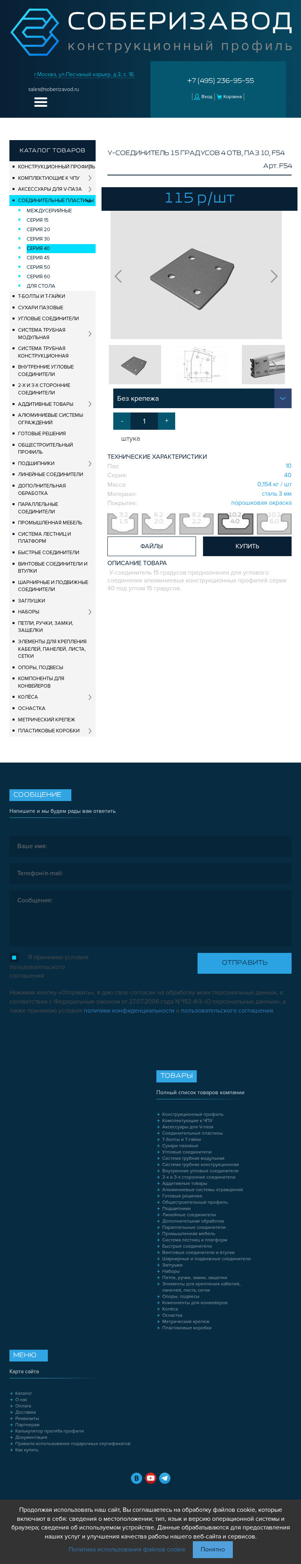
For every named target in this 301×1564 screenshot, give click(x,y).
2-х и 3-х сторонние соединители (44, 389)
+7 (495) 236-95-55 (220, 81)
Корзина (232, 97)
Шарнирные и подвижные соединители (53, 586)
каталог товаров (52, 150)
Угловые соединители (48, 319)
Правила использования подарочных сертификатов (73, 1444)
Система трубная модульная (41, 334)
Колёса (28, 697)
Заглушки (31, 601)
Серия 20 (38, 229)
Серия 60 (38, 277)
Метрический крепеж (46, 720)
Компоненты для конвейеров (41, 682)
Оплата (23, 1406)
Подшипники (36, 463)
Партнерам (27, 1425)
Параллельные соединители (38, 508)
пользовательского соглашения (227, 1011)
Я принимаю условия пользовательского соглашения (49, 966)
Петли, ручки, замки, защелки (45, 627)
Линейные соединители (50, 474)
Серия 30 (38, 239)
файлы (151, 546)
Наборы (28, 612)
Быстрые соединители (48, 552)
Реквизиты (27, 1419)
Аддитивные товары (45, 404)
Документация (31, 1437)
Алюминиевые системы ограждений (50, 419)
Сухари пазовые (40, 308)
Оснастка (31, 708)
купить (247, 546)
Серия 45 (38, 258)
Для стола (41, 286)
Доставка (25, 1412)
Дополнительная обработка (42, 489)
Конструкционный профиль (56, 167)
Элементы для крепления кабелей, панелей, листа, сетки (52, 649)
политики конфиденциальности (129, 1011)
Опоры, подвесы (40, 667)
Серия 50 (38, 267)
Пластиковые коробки (49, 731)
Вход (206, 97)
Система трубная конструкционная (43, 352)
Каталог (23, 1393)
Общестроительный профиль (45, 449)
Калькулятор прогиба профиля (49, 1431)
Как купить (26, 1450)
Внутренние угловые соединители (46, 371)
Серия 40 (38, 248)
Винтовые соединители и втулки (52, 568)
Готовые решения (42, 434)
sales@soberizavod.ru (53, 89)
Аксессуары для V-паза (50, 189)
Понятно (213, 1549)
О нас (21, 1400)
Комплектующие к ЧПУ (49, 178)
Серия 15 (38, 220)
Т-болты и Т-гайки (41, 296)
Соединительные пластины (56, 200)
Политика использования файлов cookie (127, 1549)
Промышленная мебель (50, 523)
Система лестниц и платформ (44, 538)
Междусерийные (49, 211)
